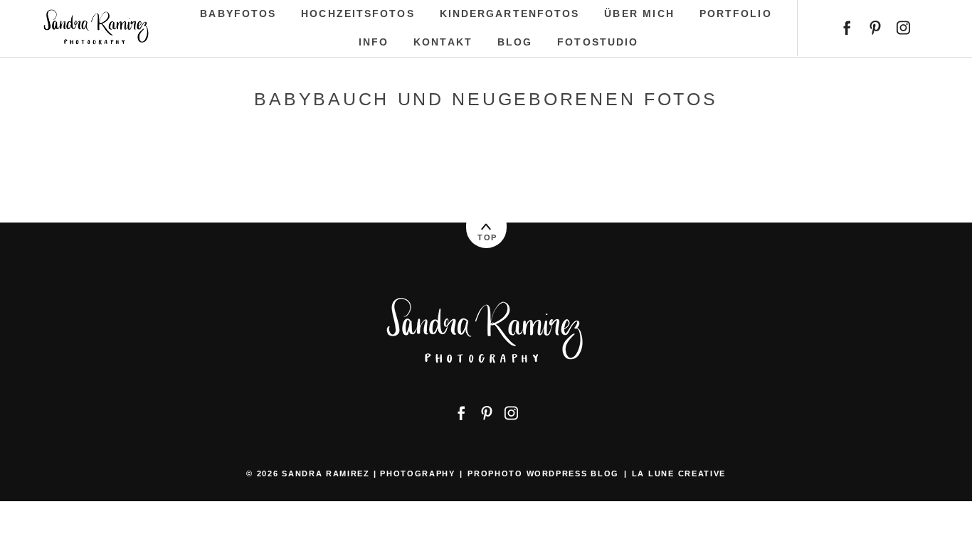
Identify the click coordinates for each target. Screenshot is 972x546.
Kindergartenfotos (510, 13)
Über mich (639, 13)
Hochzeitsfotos (357, 13)
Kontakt (442, 42)
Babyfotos (238, 13)
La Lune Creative (679, 473)
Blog (514, 42)
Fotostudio (597, 42)
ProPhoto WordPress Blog (543, 473)
